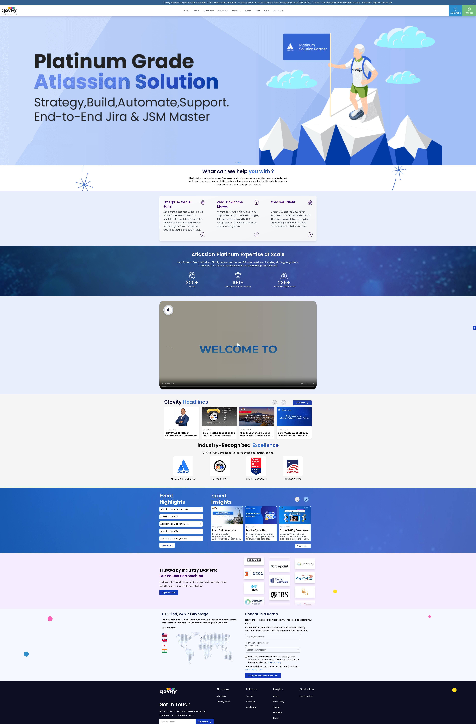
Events (248, 11)
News (266, 11)
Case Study (278, 701)
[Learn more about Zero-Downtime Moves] (256, 234)
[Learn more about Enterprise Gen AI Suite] (202, 234)
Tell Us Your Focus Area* (257, 642)
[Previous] (274, 402)
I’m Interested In (251, 646)
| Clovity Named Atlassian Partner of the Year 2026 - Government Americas (144, 2)
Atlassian (250, 701)
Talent (276, 707)
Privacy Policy (274, 662)
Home (187, 11)
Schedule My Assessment (261, 675)
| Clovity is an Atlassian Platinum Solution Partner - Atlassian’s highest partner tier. (298, 2)
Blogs (257, 11)
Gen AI (196, 11)
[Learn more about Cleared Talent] (310, 234)
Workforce (222, 11)
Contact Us (278, 11)
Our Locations (306, 696)
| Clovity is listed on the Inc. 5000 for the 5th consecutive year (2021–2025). (219, 2)
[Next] (283, 402)
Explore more (168, 592)
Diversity (277, 712)
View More (300, 402)
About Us (221, 696)
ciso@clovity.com (253, 669)
